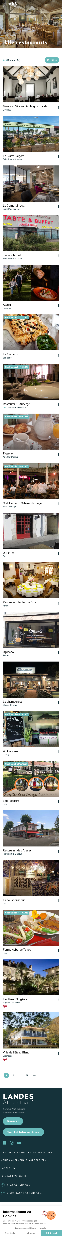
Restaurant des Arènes (17, 850)
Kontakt (13, 1122)
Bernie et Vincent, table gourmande (25, 106)
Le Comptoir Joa (14, 205)
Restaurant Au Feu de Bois (19, 602)
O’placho (8, 652)
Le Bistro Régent (13, 156)
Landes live (9, 1168)
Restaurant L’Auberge (16, 404)
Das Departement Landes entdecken (27, 1152)
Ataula (7, 304)
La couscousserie (14, 900)
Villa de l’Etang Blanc (16, 1052)
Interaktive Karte (14, 1176)
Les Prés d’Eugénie (15, 999)
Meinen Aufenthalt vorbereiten (24, 1160)
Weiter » (34, 1075)
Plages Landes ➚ (19, 1185)
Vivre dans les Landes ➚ (24, 1193)
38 (27, 1075)
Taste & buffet (12, 255)
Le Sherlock (10, 354)
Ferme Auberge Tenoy (17, 949)
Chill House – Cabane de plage (22, 503)
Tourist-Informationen (23, 1132)
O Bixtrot (8, 553)
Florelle (8, 453)
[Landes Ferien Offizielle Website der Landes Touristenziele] (10, 4)
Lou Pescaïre (11, 801)
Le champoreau (12, 701)
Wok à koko (10, 751)
